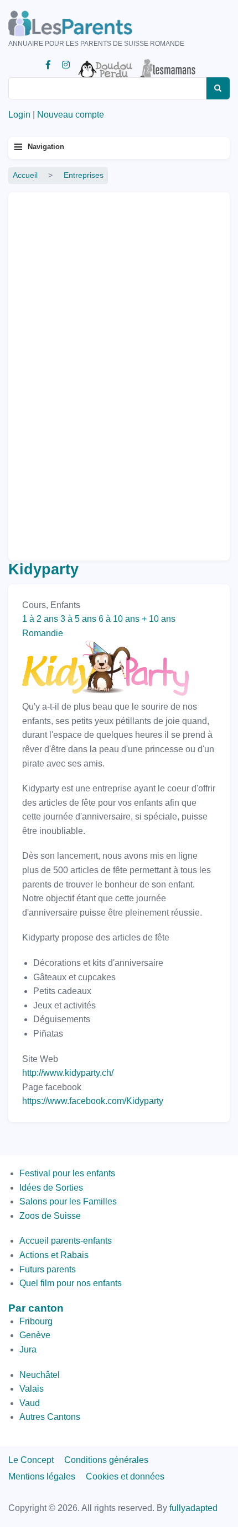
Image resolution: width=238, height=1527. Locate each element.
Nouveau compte (70, 114)
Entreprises (84, 175)
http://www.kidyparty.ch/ (67, 1072)
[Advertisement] (61, 371)
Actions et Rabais (54, 1255)
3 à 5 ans (78, 619)
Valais (31, 1388)
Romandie (42, 633)
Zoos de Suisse (50, 1215)
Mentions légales (41, 1476)
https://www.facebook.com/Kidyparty (92, 1101)
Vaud (29, 1403)
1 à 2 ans (40, 619)
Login (19, 114)
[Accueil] (85, 23)
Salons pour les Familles (68, 1201)
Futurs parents (47, 1269)
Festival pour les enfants (67, 1173)
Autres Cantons (49, 1417)
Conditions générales (106, 1460)
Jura (28, 1349)
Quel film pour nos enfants (70, 1283)
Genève (34, 1335)
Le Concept (31, 1460)
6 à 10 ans (119, 619)
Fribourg (36, 1321)
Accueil (25, 175)
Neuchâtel (39, 1375)
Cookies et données (125, 1476)
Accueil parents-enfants (65, 1240)
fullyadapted (193, 1508)
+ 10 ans (158, 619)
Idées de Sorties (51, 1187)
